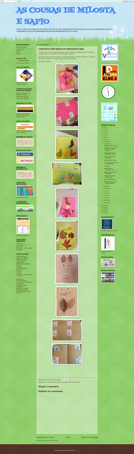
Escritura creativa (53, 382)
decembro (106, 141)
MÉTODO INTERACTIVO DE (23, 291)
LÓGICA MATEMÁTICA (22, 268)
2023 (104, 132)
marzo (105, 198)
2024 (104, 130)
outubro (106, 186)
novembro (106, 143)
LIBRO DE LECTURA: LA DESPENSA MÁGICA (110, 153)
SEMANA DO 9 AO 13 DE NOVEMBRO (110, 173)
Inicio (67, 437)
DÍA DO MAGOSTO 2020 (110, 160)
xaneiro (106, 202)
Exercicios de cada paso (22, 98)
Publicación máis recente (45, 437)
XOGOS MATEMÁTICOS (110, 179)
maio (105, 193)
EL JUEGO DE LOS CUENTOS (24, 282)
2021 (104, 137)
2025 (104, 127)
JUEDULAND (19, 283)
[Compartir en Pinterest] (72, 380)
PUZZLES (18, 273)
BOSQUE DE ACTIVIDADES (23, 264)
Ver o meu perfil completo (22, 63)
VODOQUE (19, 267)
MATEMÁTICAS (20, 279)
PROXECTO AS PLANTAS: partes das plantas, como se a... (110, 149)
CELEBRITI (19, 286)
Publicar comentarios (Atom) (51, 440)
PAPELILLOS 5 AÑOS (21, 259)
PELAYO (18, 265)
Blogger (77, 450)
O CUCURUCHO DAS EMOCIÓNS (109, 157)
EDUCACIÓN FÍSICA (21, 47)
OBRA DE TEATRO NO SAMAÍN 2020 (109, 176)
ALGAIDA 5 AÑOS (20, 261)
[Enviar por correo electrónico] (65, 380)
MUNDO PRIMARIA (21, 256)
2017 (104, 210)
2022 (104, 134)
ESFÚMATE (19, 249)
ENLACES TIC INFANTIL (22, 288)
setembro (106, 188)
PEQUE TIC (19, 270)
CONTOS (46, 382)
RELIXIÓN (19, 53)
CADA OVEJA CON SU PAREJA (24, 248)
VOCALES (19, 271)
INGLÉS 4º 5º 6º (20, 49)
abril (105, 195)
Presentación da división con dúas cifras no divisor (23, 94)
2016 (104, 212)
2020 (104, 139)
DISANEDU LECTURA (22, 290)
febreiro (106, 200)
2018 (104, 208)
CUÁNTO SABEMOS (21, 280)
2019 (104, 205)
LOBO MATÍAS (20, 262)
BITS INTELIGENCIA (21, 285)
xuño (105, 191)
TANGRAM (106, 166)
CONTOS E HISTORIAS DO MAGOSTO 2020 (111, 163)
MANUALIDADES (75, 382)
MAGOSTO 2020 (67, 382)
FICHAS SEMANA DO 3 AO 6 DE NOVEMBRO (110, 182)
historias (60, 382)
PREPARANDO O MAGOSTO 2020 (109, 169)
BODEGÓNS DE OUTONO (110, 145)
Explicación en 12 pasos (22, 96)
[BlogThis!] (67, 380)
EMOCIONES (19, 243)
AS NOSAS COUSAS (23, 60)
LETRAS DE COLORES (22, 257)
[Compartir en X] (68, 380)
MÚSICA (18, 51)
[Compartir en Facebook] (70, 380)
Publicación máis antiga (89, 437)
